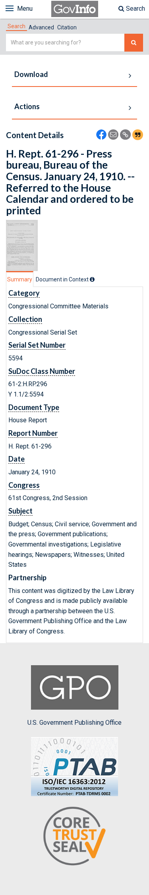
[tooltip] (92, 279)
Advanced (41, 27)
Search (134, 8)
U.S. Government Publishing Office (74, 722)
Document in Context (63, 279)
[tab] (16, 26)
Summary (19, 279)
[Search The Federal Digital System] (133, 43)
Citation (67, 27)
